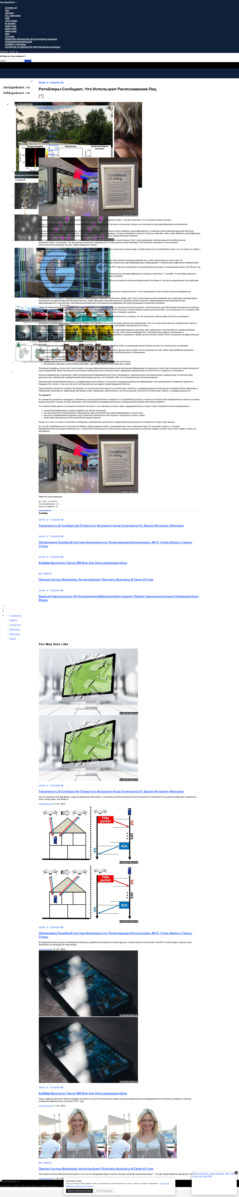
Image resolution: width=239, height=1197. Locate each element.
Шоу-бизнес (17, 91)
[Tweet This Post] (122, 608)
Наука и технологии (21, 104)
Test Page (9, 36)
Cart (7, 10)
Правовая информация (18, 42)
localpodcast (46, 107)
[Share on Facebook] (122, 605)
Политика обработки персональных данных (31, 39)
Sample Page (11, 26)
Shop (7, 34)
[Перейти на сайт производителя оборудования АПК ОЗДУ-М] (214, 1183)
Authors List (11, 8)
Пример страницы (15, 44)
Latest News (11, 21)
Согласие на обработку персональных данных (32, 47)
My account (10, 23)
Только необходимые (104, 1191)
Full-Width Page (13, 15)
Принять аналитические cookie (79, 1191)
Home (7, 18)
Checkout (9, 13)
